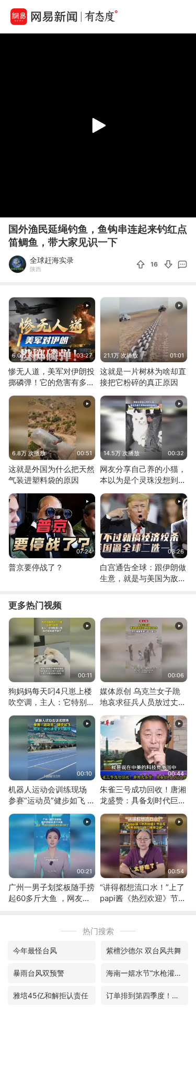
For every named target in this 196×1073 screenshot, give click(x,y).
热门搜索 (98, 931)
